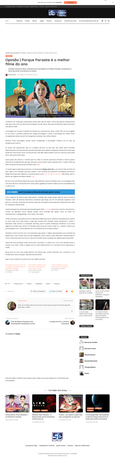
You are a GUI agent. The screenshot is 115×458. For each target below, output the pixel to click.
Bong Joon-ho (19, 283)
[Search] (108, 21)
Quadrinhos (73, 410)
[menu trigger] (8, 21)
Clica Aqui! (70, 2)
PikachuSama (12, 74)
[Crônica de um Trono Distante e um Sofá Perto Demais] (17, 403)
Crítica (37, 410)
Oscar (48, 283)
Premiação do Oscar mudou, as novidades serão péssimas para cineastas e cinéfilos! (15, 266)
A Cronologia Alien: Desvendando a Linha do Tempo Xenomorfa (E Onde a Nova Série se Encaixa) (97, 417)
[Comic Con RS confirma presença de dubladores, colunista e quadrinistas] (102, 284)
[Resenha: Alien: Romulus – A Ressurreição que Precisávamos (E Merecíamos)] (44, 403)
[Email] (72, 291)
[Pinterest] (67, 291)
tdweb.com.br (63, 455)
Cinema (29, 283)
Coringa (47, 209)
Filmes (9, 56)
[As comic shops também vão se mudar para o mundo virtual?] (86, 304)
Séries (10, 410)
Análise (10, 408)
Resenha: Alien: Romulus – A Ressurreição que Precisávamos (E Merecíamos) (43, 417)
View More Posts (68, 300)
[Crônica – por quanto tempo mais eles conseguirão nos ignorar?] (71, 403)
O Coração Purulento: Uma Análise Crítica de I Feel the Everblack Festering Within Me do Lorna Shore (102, 315)
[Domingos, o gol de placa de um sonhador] (86, 284)
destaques (39, 283)
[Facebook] (72, 311)
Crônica (18, 408)
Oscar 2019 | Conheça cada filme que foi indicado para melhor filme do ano (37, 266)
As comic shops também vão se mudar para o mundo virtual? (85, 313)
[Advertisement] (57, 37)
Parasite (57, 283)
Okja (32, 176)
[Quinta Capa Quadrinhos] (57, 13)
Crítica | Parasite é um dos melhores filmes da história (59, 266)
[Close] (113, 2)
